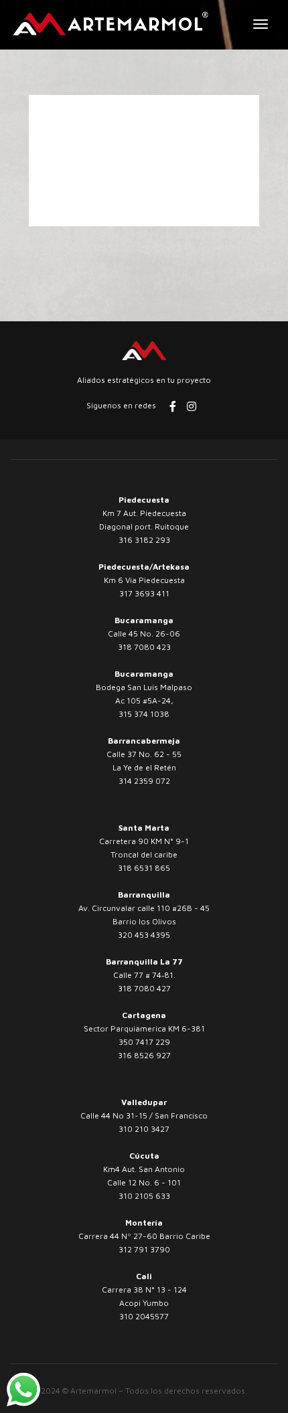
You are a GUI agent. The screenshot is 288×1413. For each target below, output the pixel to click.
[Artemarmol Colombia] (110, 24)
